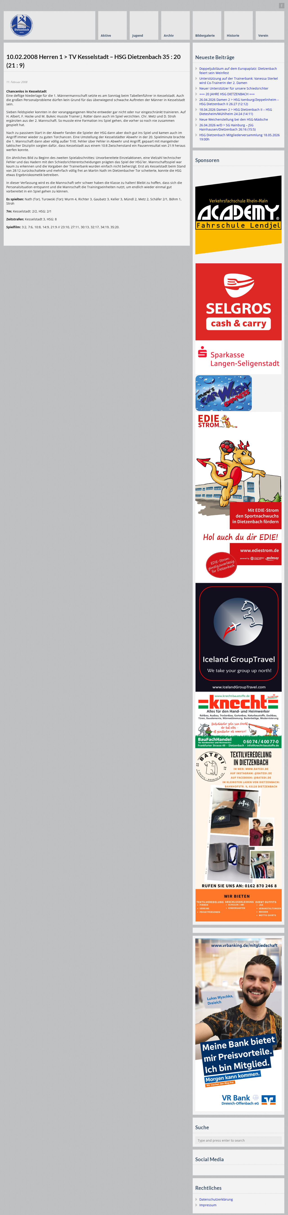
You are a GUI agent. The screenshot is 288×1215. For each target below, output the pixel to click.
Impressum (207, 1205)
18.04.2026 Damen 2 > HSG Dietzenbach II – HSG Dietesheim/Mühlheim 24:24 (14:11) (235, 111)
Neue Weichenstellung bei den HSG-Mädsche (233, 119)
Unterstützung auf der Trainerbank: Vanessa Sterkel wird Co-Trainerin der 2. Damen (238, 80)
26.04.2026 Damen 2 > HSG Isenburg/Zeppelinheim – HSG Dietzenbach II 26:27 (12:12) (239, 101)
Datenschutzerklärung (216, 1199)
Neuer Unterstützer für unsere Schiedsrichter (233, 88)
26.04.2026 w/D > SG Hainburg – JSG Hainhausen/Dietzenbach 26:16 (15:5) (227, 127)
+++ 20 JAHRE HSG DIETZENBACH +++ (227, 94)
